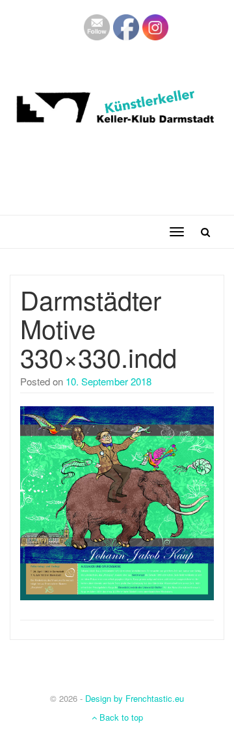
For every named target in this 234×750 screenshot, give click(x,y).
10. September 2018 (108, 381)
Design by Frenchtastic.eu (134, 698)
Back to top (120, 717)
